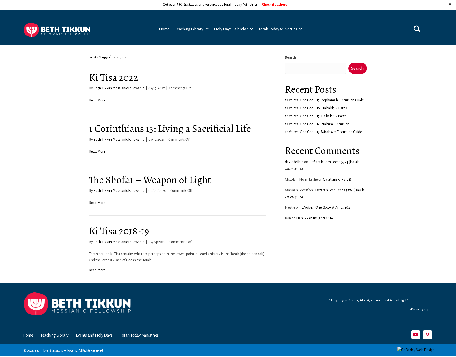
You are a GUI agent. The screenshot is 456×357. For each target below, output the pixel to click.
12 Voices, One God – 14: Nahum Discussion (317, 124)
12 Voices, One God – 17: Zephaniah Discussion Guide (324, 100)
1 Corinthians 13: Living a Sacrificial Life (170, 128)
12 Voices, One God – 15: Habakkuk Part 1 (316, 116)
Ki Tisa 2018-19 (119, 231)
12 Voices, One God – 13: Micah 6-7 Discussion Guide (323, 132)
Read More (97, 100)
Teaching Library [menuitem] (54, 335)
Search (290, 57)
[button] (450, 5)
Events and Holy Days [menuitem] (94, 335)
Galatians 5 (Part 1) (337, 179)
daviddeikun (294, 162)
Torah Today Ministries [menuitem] (139, 335)
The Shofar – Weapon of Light (150, 180)
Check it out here (274, 4)
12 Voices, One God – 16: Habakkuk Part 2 (316, 108)
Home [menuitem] (28, 335)
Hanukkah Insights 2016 (314, 218)
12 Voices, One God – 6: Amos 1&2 (325, 207)
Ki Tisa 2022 (113, 77)
